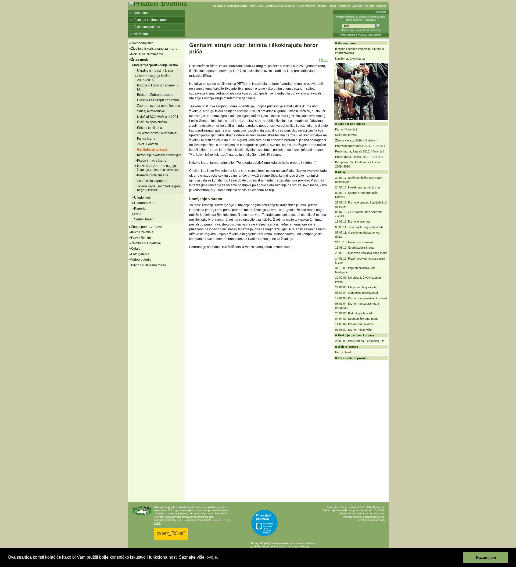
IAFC (227, 519)
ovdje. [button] (212, 557)
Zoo (276, 5)
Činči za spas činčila (152, 122)
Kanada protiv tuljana (152, 175)
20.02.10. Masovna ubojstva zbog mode (361, 253)
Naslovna (141, 13)
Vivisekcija (232, 5)
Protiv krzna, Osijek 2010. (352, 156)
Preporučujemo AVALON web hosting (360, 35)
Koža (252, 5)
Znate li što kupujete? (152, 181)
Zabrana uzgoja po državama (158, 106)
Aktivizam (141, 34)
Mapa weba (347, 30)
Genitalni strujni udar (153, 149)
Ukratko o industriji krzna (155, 70)
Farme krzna (146, 138)
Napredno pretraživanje (368, 30)
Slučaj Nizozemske (151, 111)
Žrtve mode (140, 59)
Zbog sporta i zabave (146, 227)
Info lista (369, 5)
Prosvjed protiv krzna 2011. (353, 145)
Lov (282, 5)
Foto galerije (140, 254)
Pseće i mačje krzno (151, 160)
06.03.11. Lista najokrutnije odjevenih (359, 227)
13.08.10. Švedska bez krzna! (354, 247)
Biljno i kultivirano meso (148, 265)
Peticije (332, 5)
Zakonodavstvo (142, 43)
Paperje (140, 208)
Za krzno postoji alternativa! (157, 133)
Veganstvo (218, 5)
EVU (179, 519)
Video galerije (141, 259)
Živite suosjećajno (147, 27)
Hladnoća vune (145, 203)
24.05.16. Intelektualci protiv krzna (357, 187)
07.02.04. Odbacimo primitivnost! (356, 292)
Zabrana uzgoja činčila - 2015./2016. (154, 78)
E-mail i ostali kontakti (371, 519)
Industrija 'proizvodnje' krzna (156, 65)
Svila (137, 214)
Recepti (321, 5)
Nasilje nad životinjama (350, 58)
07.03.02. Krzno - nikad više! (353, 329)
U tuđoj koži (142, 197)
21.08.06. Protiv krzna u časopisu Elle (359, 341)
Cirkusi (269, 5)
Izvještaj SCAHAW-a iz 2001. (158, 117)
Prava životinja (142, 238)
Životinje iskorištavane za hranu (154, 48)
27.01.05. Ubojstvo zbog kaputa (356, 287)
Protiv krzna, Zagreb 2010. (352, 151)
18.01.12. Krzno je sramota (352, 221)
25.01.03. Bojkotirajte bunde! (353, 313)
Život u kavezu (147, 144)
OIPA (157, 523)
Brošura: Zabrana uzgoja (155, 95)
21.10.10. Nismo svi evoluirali (354, 242)
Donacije (381, 5)
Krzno (244, 5)
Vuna (260, 5)
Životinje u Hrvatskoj (146, 243)
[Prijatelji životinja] (158, 3)
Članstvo (357, 5)
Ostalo (136, 248)
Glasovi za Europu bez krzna (158, 100)
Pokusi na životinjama (147, 54)
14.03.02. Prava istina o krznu (354, 324)
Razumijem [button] (486, 557)
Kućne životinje (306, 5)
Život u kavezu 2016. (349, 140)
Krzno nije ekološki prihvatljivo (159, 155)
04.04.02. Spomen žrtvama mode (356, 318)
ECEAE (217, 519)
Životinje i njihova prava (151, 20)
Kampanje (344, 5)
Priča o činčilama (149, 128)
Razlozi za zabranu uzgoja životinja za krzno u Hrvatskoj (158, 168)
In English (380, 11)
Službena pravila (346, 134)
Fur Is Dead (343, 352)
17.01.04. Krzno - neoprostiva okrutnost (361, 298)
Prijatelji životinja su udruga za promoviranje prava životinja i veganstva (360, 18)
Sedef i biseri (143, 219)
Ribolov (290, 5)
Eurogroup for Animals (197, 519)
